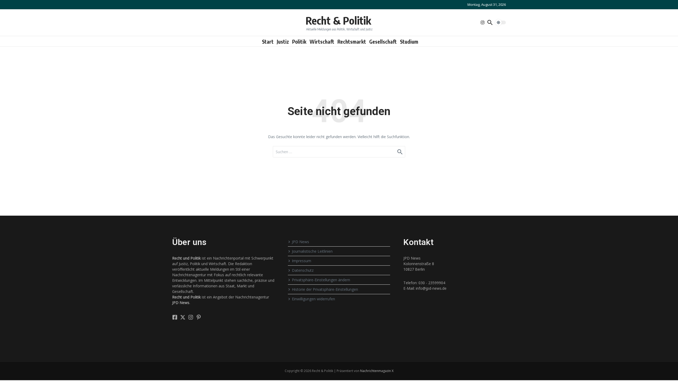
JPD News (300, 241)
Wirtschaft (322, 41)
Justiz (283, 41)
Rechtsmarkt (351, 41)
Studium (409, 41)
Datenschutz (303, 270)
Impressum (301, 260)
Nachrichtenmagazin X (377, 371)
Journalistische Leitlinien (312, 251)
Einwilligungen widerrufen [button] (313, 298)
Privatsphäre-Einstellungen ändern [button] (321, 279)
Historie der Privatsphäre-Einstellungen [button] (325, 289)
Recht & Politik (338, 20)
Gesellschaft (383, 41)
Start (268, 41)
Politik (299, 41)
